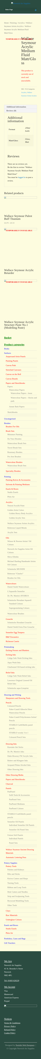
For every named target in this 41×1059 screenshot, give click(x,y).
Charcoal (9, 784)
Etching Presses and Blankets (17, 650)
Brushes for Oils (13, 578)
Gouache (9, 619)
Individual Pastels (16, 838)
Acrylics (21, 23)
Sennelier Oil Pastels (15, 822)
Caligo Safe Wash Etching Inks (19, 658)
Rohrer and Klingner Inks (17, 760)
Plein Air (11, 497)
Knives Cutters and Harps (17, 878)
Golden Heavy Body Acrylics (20, 513)
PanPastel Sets (15, 799)
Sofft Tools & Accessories (19, 795)
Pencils (8, 703)
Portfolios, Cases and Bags (14, 939)
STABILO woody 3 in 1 (18, 733)
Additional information (16, 107)
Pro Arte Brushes (14, 456)
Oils (7, 538)
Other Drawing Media (14, 775)
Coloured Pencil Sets (17, 737)
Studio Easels (12, 492)
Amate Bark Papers (16, 406)
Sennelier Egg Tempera (15, 632)
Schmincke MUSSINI (16, 569)
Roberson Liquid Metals (17, 528)
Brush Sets (10, 431)
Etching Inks (11, 655)
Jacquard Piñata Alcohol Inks (19, 765)
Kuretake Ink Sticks (15, 747)
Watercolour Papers (17, 390)
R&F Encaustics (12, 637)
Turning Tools (13, 883)
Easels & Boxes (12, 489)
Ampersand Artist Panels (15, 356)
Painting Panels (12, 361)
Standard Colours (16, 604)
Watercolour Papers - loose (21, 393)
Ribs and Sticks (13, 874)
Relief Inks (10, 672)
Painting (13, 23)
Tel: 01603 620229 (11, 981)
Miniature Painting (14, 434)
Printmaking (9, 647)
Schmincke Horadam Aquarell (19, 600)
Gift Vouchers (9, 943)
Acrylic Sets (12, 532)
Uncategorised (10, 419)
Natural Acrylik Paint (15, 505)
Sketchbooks (12, 412)
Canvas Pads (11, 365)
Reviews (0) (11, 111)
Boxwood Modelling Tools (18, 901)
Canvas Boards (12, 379)
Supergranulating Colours (19, 608)
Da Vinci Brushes (14, 439)
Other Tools (12, 905)
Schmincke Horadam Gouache (19, 622)
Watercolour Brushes (14, 462)
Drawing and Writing (12, 695)
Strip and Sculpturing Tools (18, 896)
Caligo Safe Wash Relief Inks (19, 676)
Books (6, 349)
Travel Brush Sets (14, 448)
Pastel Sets (13, 843)
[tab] (20, 107)
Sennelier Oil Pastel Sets (19, 830)
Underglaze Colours (14, 920)
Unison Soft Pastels (15, 835)
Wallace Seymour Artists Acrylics (20, 523)
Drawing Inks (11, 744)
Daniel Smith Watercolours (18, 587)
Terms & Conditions (12, 1023)
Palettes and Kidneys (15, 870)
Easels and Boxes (11, 925)
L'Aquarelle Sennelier (16, 591)
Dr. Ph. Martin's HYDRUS (18, 596)
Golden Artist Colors (15, 510)
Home (6, 23)
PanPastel (11, 792)
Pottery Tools (11, 866)
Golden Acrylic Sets (17, 518)
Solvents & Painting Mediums (18, 484)
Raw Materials (11, 915)
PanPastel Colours (16, 808)
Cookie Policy (9, 1033)
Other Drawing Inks (15, 769)
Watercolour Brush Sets (16, 443)
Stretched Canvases (13, 370)
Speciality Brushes (13, 471)
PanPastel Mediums (17, 804)
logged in (21, 177)
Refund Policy (10, 1030)
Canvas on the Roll (13, 374)
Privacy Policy (10, 1026)
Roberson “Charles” (15, 573)
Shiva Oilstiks (13, 557)
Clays (8, 911)
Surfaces (7, 353)
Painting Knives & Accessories (18, 480)
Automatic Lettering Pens (16, 857)
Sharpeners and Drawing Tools (18, 698)
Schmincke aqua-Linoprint (18, 688)
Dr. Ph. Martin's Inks (15, 752)
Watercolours (11, 583)
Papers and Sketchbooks (15, 383)
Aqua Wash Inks (14, 662)
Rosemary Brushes (14, 452)
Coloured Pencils (14, 706)
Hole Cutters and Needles (17, 892)
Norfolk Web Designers (25, 1045)
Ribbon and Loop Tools (16, 887)
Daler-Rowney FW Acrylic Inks (20, 756)
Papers (10, 386)
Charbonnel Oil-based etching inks (21, 667)
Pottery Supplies (10, 863)
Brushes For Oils (12, 426)
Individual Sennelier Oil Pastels (21, 825)
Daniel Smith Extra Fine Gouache (20, 627)
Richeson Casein (12, 641)
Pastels (8, 788)
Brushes (7, 423)
